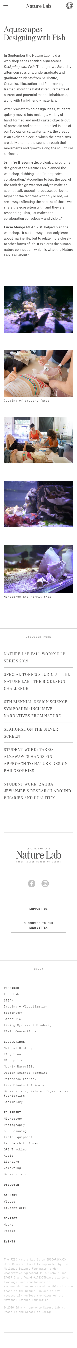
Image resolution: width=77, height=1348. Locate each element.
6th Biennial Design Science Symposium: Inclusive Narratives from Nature (36, 708)
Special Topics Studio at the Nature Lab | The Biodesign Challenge (37, 681)
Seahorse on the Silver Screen (31, 732)
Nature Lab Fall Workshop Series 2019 (35, 657)
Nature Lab (38, 5)
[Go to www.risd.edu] (69, 5)
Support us (38, 908)
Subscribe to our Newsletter (38, 924)
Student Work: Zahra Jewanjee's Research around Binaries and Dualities (37, 791)
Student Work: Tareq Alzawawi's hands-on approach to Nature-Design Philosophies (36, 759)
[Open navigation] (5, 5)
